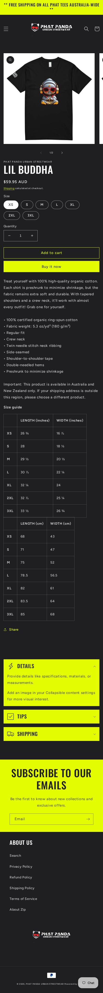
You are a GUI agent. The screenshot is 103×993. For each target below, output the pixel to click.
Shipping (9, 188)
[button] (6, 29)
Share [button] (14, 630)
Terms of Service (23, 899)
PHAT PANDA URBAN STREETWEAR (45, 984)
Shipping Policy (22, 888)
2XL (12, 215)
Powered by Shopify (75, 984)
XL (72, 205)
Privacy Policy (21, 867)
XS (11, 205)
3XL (31, 215)
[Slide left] (41, 153)
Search (15, 856)
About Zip (18, 910)
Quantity (10, 226)
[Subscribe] (88, 819)
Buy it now (51, 266)
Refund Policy (21, 877)
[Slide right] (62, 153)
